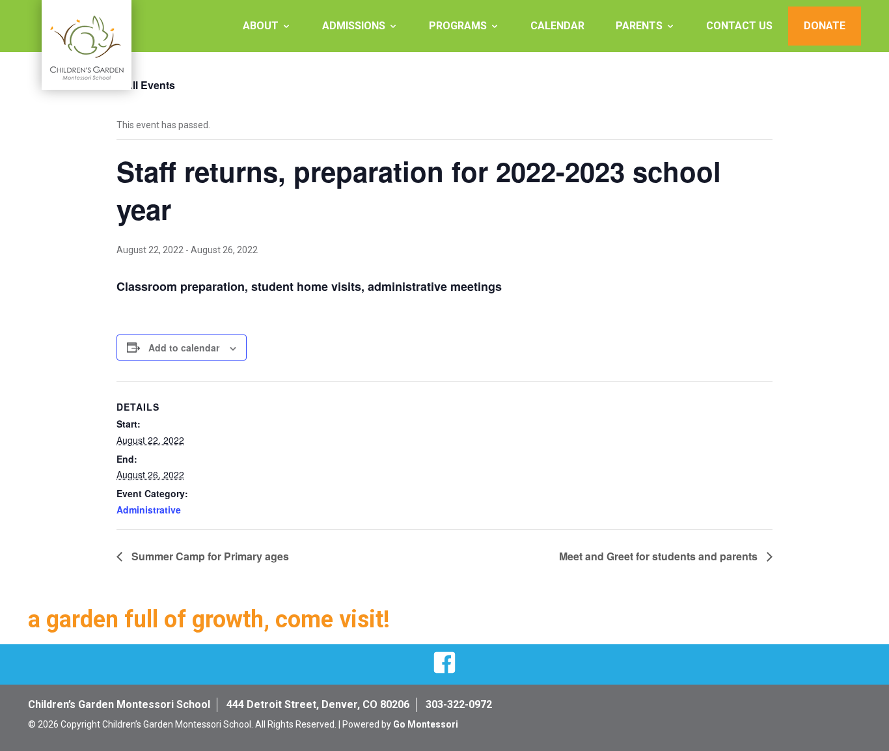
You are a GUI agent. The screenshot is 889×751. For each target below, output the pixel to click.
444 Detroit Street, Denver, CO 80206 (317, 704)
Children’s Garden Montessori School (119, 704)
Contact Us (739, 26)
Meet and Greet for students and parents (659, 556)
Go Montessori (425, 724)
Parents (639, 26)
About (261, 26)
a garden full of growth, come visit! (209, 619)
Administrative (148, 509)
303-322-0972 (459, 704)
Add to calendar (183, 347)
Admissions (353, 26)
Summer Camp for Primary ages (209, 556)
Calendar (557, 26)
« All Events (145, 84)
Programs (458, 26)
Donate (824, 26)
